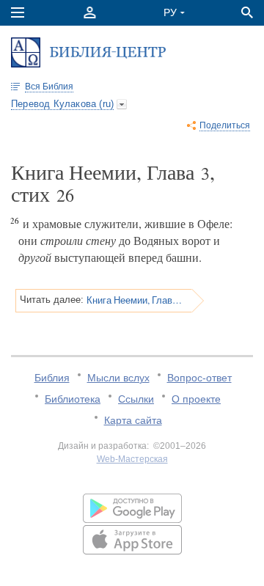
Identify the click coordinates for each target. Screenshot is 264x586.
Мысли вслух (118, 378)
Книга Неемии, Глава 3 (134, 300)
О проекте (196, 399)
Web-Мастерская (132, 459)
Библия (52, 378)
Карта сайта (133, 420)
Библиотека (72, 399)
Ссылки (136, 399)
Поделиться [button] (224, 125)
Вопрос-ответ (199, 378)
